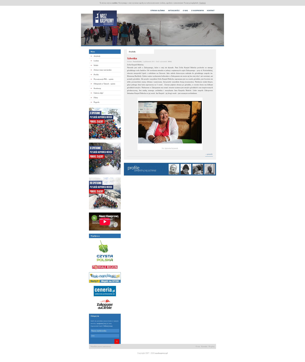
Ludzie (96, 61)
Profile (96, 74)
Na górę (211, 346)
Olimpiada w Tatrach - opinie (104, 84)
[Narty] (105, 284)
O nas (185, 10)
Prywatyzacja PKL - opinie (103, 79)
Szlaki (96, 65)
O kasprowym (197, 10)
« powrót (209, 154)
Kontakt (210, 10)
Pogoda (96, 102)
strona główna (157, 10)
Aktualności (174, 10)
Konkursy (97, 88)
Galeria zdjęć (98, 93)
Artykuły (97, 56)
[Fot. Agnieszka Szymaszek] (170, 146)
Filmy (96, 97)
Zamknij (202, 3)
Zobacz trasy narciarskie (103, 70)
